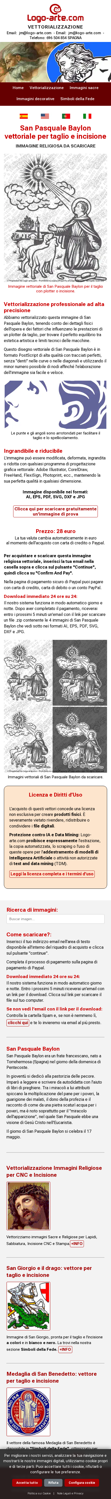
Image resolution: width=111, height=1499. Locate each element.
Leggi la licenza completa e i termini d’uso (52, 873)
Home (18, 87)
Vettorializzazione (47, 87)
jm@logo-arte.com (35, 33)
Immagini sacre (84, 87)
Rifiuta (53, 1483)
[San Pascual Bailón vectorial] (24, 116)
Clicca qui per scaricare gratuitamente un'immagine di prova (55, 511)
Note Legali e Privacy (70, 1493)
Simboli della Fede (77, 99)
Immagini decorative (35, 99)
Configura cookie (82, 1483)
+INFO (77, 1243)
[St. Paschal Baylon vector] (45, 116)
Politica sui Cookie (39, 1493)
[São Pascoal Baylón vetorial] (66, 116)
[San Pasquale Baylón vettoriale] (87, 116)
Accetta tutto (27, 1483)
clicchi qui (18, 1022)
